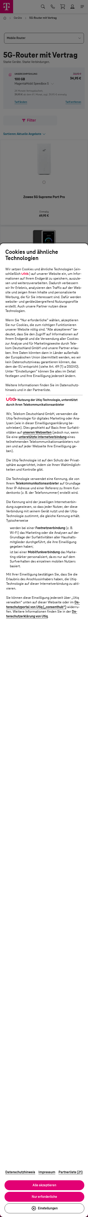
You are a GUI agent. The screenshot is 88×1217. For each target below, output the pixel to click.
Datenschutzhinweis (20, 1172)
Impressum (46, 1172)
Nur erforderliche (44, 1197)
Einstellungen (48, 1208)
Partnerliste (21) (71, 1172)
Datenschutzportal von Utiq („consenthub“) (43, 604)
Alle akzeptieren (44, 1185)
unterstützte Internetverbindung (43, 437)
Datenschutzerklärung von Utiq (41, 613)
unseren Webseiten (37, 432)
